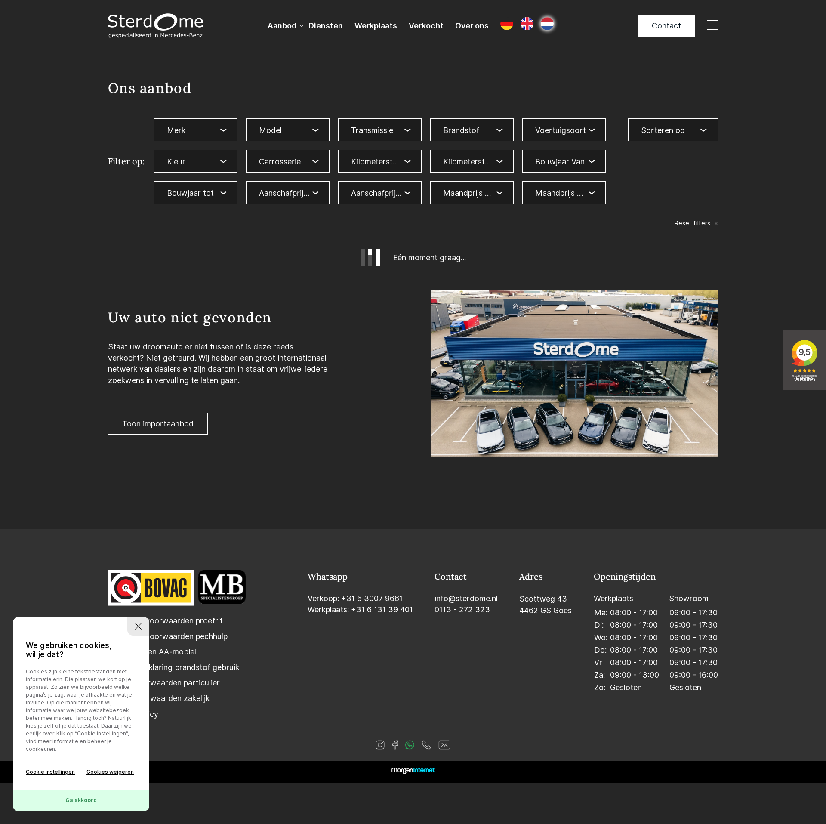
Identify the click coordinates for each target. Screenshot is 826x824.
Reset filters (693, 223)
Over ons (472, 25)
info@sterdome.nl (466, 598)
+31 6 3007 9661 (372, 598)
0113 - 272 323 (462, 609)
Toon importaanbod (158, 423)
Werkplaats (375, 25)
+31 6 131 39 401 (382, 609)
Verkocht (426, 25)
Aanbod (282, 25)
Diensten (325, 25)
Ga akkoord (81, 800)
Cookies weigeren (110, 771)
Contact (666, 25)
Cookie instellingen (50, 771)
